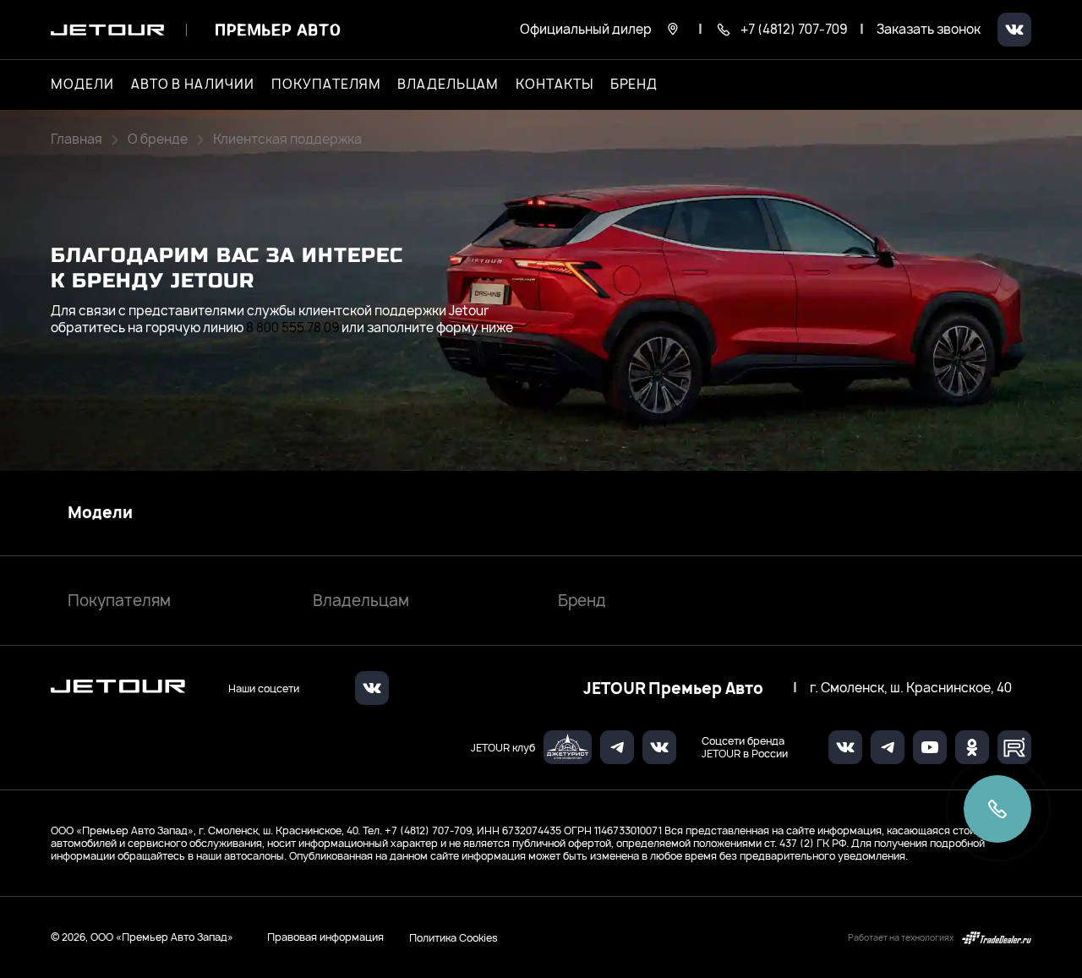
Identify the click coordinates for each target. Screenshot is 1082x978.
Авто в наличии (192, 84)
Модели (100, 513)
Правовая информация (325, 937)
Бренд (582, 600)
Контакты (554, 84)
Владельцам (361, 600)
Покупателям (119, 600)
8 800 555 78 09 (292, 327)
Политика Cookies (453, 937)
